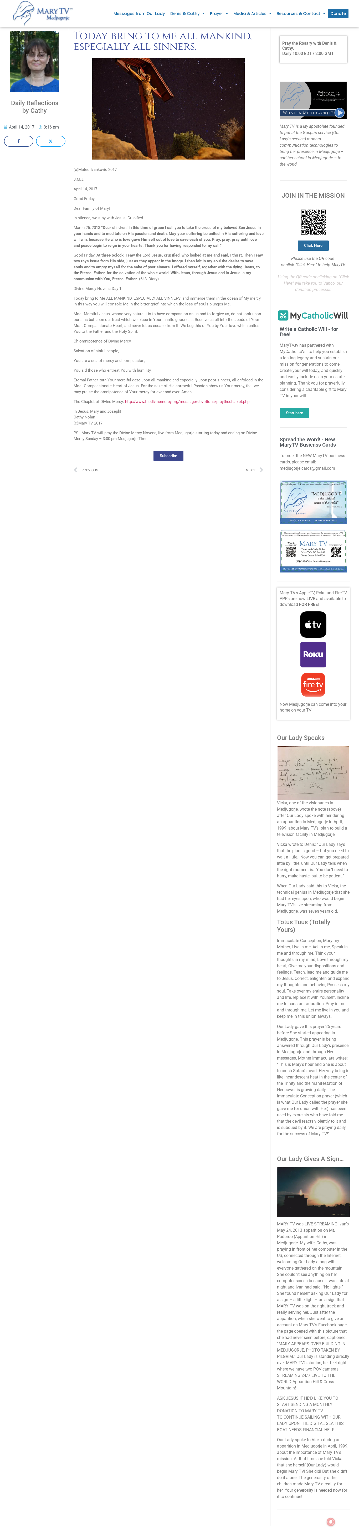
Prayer (216, 13)
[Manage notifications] (331, 1522)
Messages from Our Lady (139, 13)
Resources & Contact (298, 13)
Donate (338, 13)
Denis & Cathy (185, 13)
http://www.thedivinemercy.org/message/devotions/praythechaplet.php (187, 401)
